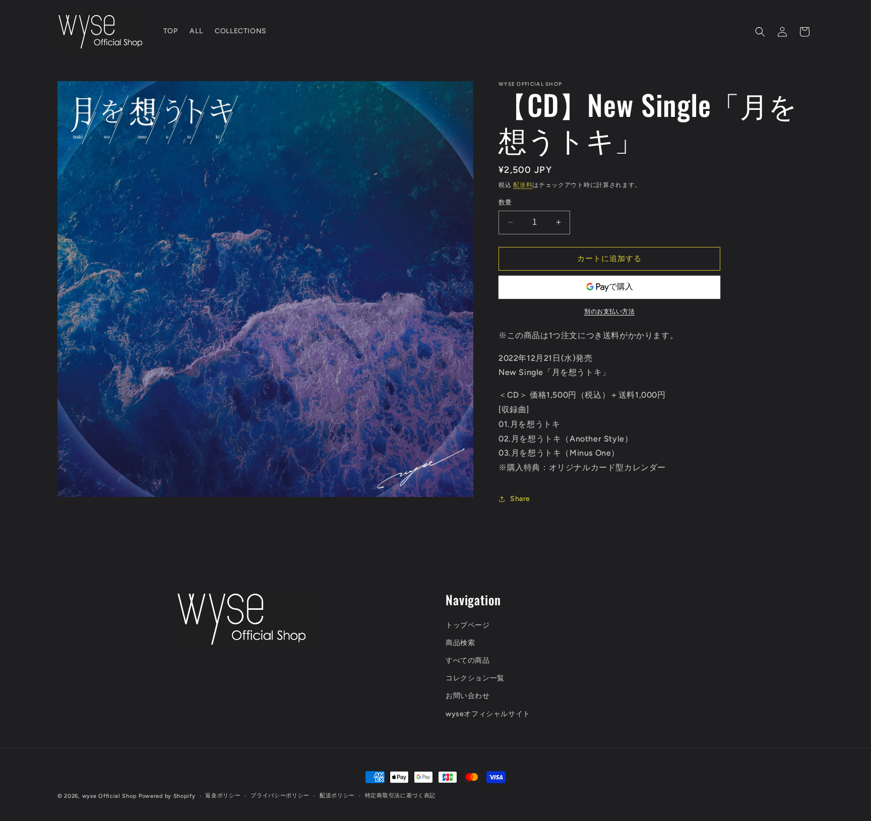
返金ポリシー (222, 795)
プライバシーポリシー (280, 795)
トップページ (468, 625)
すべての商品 (468, 660)
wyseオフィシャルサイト (488, 714)
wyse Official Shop (109, 796)
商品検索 (460, 643)
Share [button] (520, 498)
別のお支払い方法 (609, 311)
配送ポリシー (337, 795)
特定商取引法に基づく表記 (400, 795)
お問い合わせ (468, 695)
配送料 (522, 184)
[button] (760, 32)
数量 (505, 202)
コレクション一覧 (475, 678)
